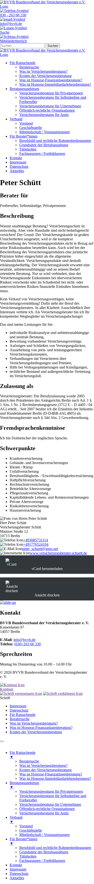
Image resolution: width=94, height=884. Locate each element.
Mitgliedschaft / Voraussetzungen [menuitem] (44, 835)
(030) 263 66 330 (27, 644)
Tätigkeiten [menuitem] (27, 856)
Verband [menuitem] (16, 819)
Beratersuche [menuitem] (29, 761)
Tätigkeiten (27, 149)
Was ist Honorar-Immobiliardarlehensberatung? (55, 84)
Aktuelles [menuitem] (17, 878)
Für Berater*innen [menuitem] (23, 841)
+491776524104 (35, 544)
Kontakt (16, 158)
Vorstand (26, 123)
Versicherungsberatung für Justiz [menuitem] (44, 813)
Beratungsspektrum (24, 89)
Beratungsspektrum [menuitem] (24, 785)
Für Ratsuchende (22, 63)
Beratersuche (29, 67)
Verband (16, 119)
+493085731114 (35, 540)
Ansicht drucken (47, 595)
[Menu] (2, 741)
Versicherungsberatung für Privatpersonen (51, 93)
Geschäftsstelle (30, 128)
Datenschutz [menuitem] (19, 874)
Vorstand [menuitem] (26, 826)
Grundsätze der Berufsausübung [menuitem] (43, 852)
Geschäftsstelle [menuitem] (30, 830)
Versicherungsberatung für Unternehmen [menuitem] (50, 804)
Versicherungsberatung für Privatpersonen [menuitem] (51, 791)
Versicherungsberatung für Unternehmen (50, 106)
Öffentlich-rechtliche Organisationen (47, 110)
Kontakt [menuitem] (16, 865)
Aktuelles (17, 171)
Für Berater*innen (23, 136)
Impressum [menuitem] (18, 869)
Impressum (18, 162)
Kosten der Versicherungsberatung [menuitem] (45, 770)
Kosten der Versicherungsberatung (45, 76)
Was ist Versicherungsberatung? (43, 71)
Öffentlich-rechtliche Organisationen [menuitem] (47, 809)
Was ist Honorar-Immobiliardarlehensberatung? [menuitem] (55, 778)
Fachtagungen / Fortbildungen (42, 153)
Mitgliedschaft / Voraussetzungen (44, 132)
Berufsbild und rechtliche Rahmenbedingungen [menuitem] (55, 848)
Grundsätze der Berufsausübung (43, 145)
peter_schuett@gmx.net (40, 549)
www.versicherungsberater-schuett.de (58, 553)
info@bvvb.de (24, 640)
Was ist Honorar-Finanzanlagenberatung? (50, 80)
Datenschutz (19, 166)
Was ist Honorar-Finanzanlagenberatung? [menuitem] (50, 774)
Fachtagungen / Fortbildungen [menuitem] (42, 861)
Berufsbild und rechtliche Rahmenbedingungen (55, 141)
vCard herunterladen (47, 569)
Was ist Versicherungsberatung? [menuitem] (43, 765)
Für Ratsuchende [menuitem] (22, 755)
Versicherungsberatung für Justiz (44, 115)
